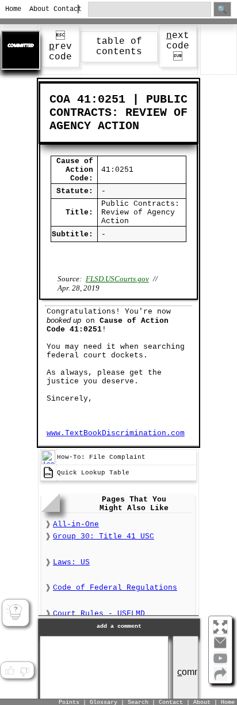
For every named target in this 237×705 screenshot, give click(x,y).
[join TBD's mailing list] (220, 678)
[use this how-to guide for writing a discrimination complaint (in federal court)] (48, 462)
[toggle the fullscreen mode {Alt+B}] (220, 626)
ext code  (177, 46)
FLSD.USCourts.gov (117, 278)
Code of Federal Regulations (115, 587)
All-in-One (76, 524)
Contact (60, 9)
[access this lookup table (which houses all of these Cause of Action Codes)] (48, 477)
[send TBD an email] (220, 647)
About (36, 9)
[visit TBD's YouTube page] (220, 663)
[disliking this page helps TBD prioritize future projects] (24, 671)
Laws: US (71, 562)
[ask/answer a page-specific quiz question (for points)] (16, 613)
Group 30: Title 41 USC (103, 536)
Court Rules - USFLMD (99, 613)
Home (12, 9)
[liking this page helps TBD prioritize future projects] (9, 671)
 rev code (60, 46)
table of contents (119, 46)
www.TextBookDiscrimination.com (116, 433)
